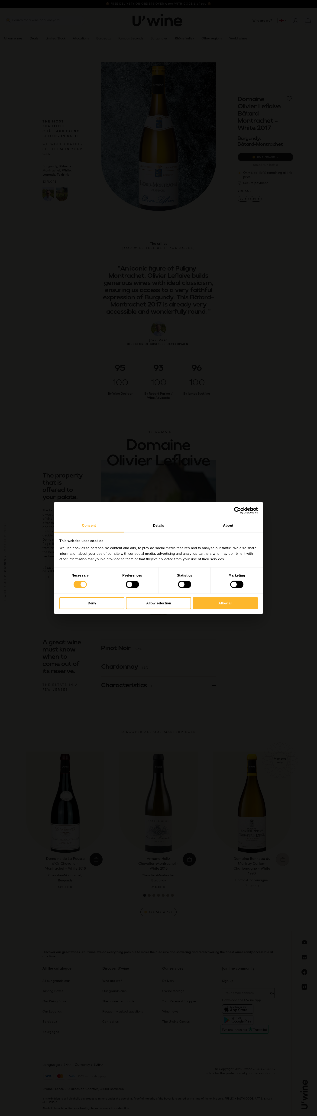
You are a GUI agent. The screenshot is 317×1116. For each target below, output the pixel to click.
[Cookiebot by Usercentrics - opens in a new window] (237, 510)
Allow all (225, 603)
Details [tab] (158, 525)
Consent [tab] (89, 525)
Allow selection (158, 603)
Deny (92, 603)
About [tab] (228, 525)
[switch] (132, 584)
